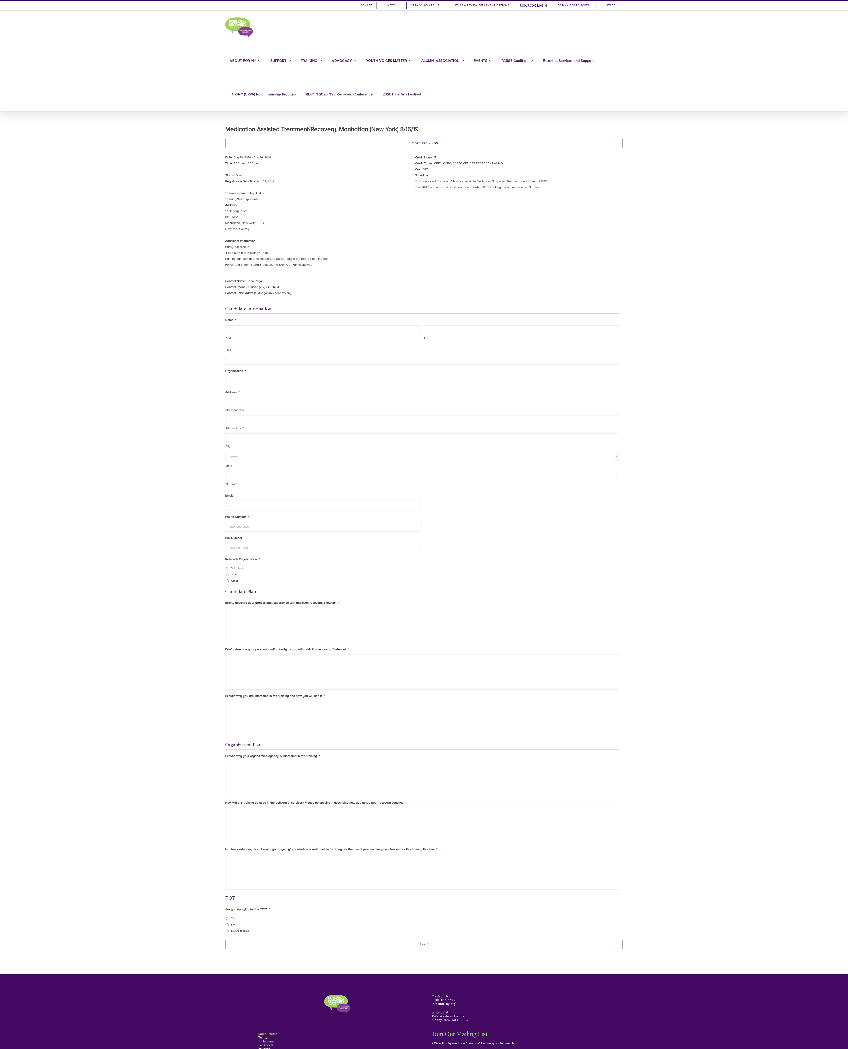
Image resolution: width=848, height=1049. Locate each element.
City (228, 446)
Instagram (266, 1041)
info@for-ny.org (444, 1004)
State (228, 466)
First (228, 338)
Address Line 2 (234, 428)
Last (427, 338)
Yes (233, 918)
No (233, 925)
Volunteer (237, 568)
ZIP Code (231, 484)
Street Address (234, 410)
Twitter (263, 1037)
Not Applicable (240, 931)
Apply (424, 944)
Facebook (265, 1045)
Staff (234, 574)
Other (234, 581)
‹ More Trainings (424, 143)
